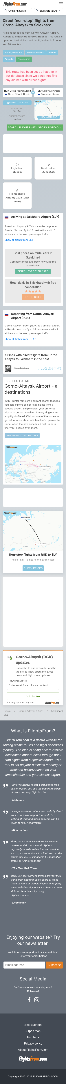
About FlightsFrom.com (33, 1049)
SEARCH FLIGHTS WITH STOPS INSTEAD (33, 127)
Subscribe (54, 964)
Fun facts (33, 1037)
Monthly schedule (13, 52)
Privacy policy (33, 1043)
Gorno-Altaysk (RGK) (31, 710)
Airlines (52, 52)
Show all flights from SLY (19, 239)
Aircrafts (9, 59)
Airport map (33, 1031)
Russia (7, 710)
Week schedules (35, 52)
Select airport (33, 1024)
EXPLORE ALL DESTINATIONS (22, 435)
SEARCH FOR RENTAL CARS (33, 271)
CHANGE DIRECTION (18, 103)
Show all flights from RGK (20, 338)
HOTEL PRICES (33, 297)
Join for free (33, 696)
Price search (24, 59)
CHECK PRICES (33, 568)
